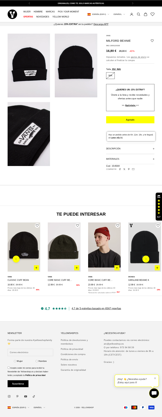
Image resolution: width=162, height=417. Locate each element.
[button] (159, 207)
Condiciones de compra (73, 354)
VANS (108, 35)
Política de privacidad (35, 375)
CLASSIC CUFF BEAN (18, 280)
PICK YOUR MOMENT (68, 11)
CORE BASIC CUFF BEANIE (60, 280)
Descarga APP (100, 24)
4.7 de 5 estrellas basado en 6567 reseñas (96, 308)
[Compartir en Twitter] (124, 169)
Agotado (130, 120)
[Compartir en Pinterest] (129, 169)
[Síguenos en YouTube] (25, 396)
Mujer (20, 361)
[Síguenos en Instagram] (9, 396)
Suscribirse (18, 384)
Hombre (42, 361)
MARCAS (50, 11)
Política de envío (69, 359)
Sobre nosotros (69, 364)
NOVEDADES (42, 17)
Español (118, 14)
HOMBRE (38, 11)
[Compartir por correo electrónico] (133, 169)
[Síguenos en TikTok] (33, 396)
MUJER (27, 11)
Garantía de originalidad (73, 370)
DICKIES (131, 277)
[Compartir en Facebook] (120, 169)
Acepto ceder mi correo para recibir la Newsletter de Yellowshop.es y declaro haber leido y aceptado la (28, 371)
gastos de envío (138, 57)
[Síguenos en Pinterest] (17, 396)
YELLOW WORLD (60, 17)
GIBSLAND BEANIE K (138, 280)
